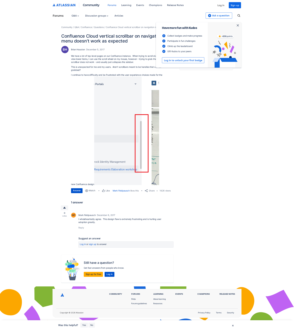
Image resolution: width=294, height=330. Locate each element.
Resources (157, 303)
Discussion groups (96, 15)
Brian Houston (78, 49)
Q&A (74, 15)
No (91, 325)
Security (230, 312)
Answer (77, 190)
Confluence (86, 27)
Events (140, 5)
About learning (159, 299)
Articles (119, 15)
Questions (99, 27)
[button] (126, 130)
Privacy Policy (204, 312)
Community (91, 5)
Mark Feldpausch (121, 190)
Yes (84, 325)
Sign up (235, 5)
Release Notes (175, 5)
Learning (126, 5)
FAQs (133, 299)
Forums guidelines (139, 303)
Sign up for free (93, 274)
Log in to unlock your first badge (183, 60)
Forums (112, 5)
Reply (81, 227)
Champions (155, 5)
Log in (220, 5)
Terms (218, 312)
